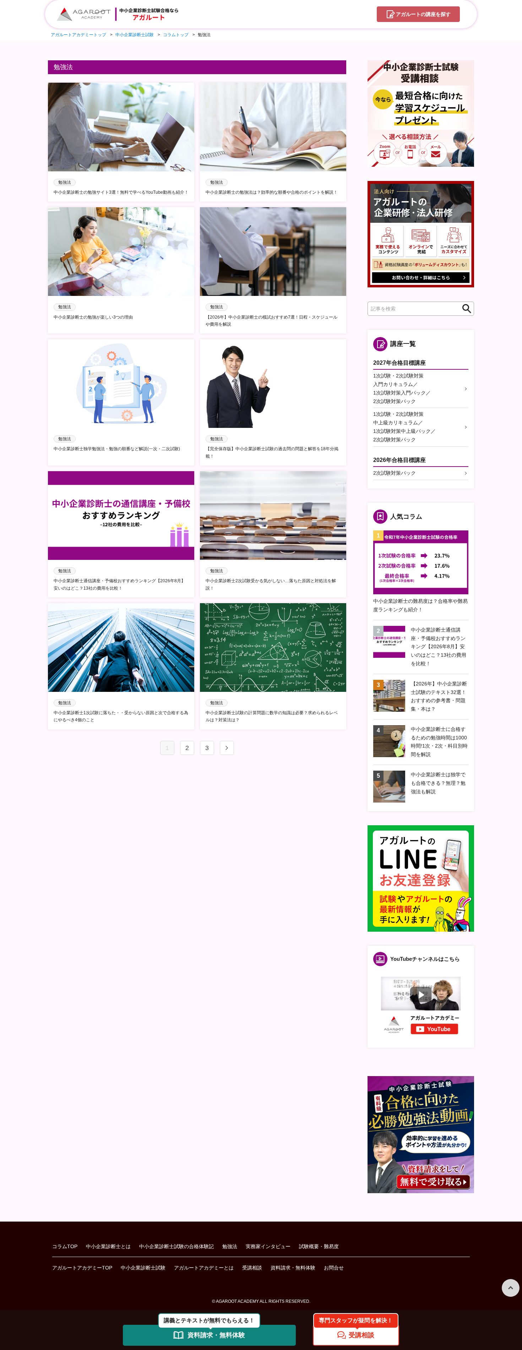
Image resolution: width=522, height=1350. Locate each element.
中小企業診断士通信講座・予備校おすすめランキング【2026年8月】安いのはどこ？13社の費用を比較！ (438, 646)
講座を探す (423, 14)
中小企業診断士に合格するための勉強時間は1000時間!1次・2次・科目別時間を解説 (439, 741)
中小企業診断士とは (108, 1246)
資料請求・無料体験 (293, 1268)
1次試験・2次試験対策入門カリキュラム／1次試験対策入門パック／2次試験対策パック (402, 388)
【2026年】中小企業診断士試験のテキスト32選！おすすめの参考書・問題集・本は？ (439, 696)
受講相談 (252, 1268)
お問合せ (334, 1268)
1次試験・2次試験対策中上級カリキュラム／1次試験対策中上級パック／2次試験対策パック (404, 426)
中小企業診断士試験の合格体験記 (176, 1246)
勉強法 (229, 1246)
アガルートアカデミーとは (204, 1268)
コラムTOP (64, 1246)
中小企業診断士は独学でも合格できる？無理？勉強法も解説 (438, 783)
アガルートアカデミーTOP (82, 1268)
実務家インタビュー (268, 1246)
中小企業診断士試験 (143, 1268)
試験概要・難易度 (319, 1246)
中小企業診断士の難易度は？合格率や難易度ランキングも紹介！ (420, 605)
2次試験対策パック (394, 473)
